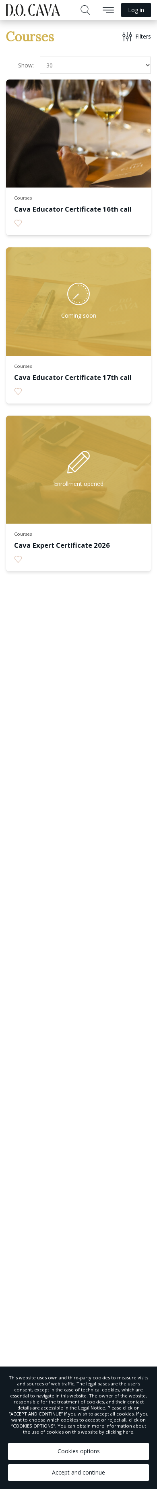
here (128, 1432)
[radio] (18, 223)
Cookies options (79, 1451)
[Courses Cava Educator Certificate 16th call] (78, 225)
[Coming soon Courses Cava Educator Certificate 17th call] (78, 393)
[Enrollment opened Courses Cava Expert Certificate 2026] (78, 561)
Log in (136, 10)
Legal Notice (91, 1408)
